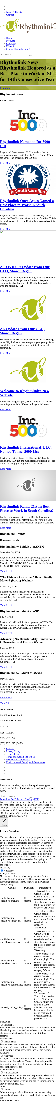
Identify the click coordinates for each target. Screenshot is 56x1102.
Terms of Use (12, 754)
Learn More (6, 88)
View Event (6, 571)
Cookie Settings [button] (8, 816)
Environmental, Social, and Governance (25, 762)
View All (4, 703)
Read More (5, 163)
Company (11, 43)
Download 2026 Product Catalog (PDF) (19, 799)
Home (9, 38)
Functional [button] (5, 1021)
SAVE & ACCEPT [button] (9, 1100)
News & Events (14, 12)
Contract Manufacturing (18, 49)
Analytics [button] (4, 1052)
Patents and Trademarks (18, 759)
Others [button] (3, 1086)
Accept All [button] (21, 816)
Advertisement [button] (7, 1069)
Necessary (9, 870)
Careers (10, 748)
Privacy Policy (13, 751)
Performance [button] (6, 1038)
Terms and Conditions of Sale (20, 756)
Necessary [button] (5, 867)
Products (10, 40)
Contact (10, 15)
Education (11, 46)
